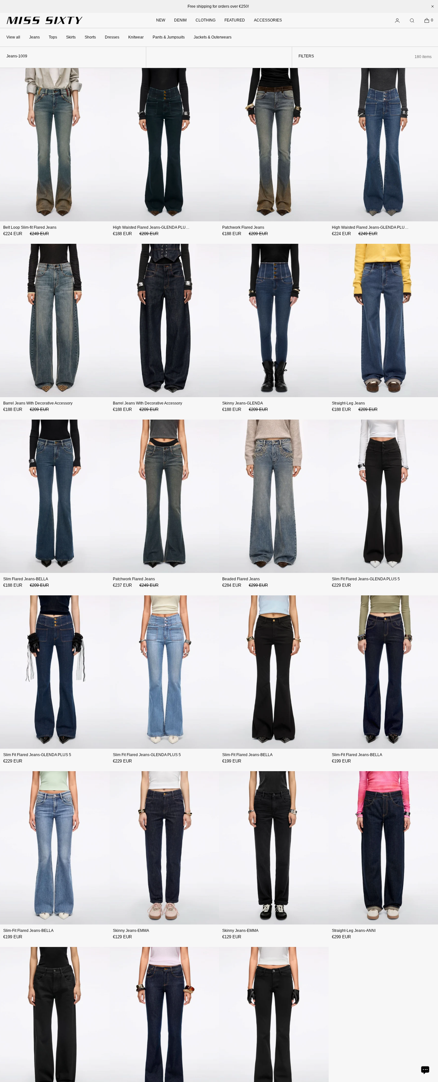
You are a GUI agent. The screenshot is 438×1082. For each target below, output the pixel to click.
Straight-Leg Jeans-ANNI (353, 930)
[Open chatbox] (425, 1070)
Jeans (34, 37)
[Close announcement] (432, 6)
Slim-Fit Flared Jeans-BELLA (247, 755)
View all (13, 37)
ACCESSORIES (268, 20)
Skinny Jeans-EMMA (131, 930)
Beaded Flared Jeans (241, 579)
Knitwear (136, 37)
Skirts (71, 37)
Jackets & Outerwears (213, 37)
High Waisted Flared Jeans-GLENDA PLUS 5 (152, 227)
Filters (306, 56)
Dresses (112, 37)
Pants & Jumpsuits (169, 37)
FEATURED (234, 20)
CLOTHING (205, 20)
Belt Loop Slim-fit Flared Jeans (29, 227)
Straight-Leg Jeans (348, 403)
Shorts (90, 37)
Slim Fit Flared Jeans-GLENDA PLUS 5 (366, 579)
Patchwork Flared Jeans (243, 227)
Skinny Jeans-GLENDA (242, 403)
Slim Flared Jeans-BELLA (25, 579)
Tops (53, 37)
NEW (160, 20)
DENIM (180, 20)
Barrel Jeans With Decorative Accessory (37, 403)
